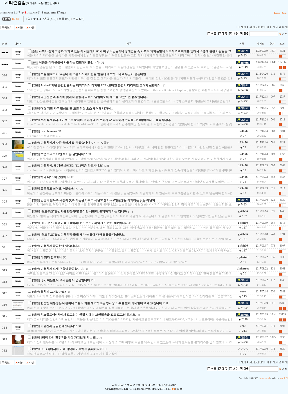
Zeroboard (264, 378)
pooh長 (284, 378)
